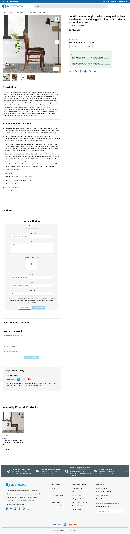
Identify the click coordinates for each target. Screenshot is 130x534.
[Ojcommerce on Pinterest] (24, 508)
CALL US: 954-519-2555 (104, 492)
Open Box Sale (77, 488)
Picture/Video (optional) (32, 257)
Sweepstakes (76, 509)
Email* (32, 282)
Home (4, 12)
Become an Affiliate (58, 506)
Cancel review (24, 307)
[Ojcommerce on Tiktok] (20, 508)
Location (32, 290)
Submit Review (38, 307)
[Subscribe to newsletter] (121, 511)
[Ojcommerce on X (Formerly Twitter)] (28, 508)
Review (31, 241)
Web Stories (56, 502)
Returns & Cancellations (80, 502)
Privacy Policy (56, 492)
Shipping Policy (77, 499)
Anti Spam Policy (57, 495)
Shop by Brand (77, 492)
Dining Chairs (42, 12)
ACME (71, 26)
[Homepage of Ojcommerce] (12, 6)
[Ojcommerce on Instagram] (15, 508)
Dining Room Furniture (31, 12)
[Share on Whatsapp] (81, 71)
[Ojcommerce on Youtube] (11, 508)
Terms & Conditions (78, 506)
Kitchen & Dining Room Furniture (16, 12)
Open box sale (123, 1)
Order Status (76, 495)
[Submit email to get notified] (89, 46)
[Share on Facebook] (76, 71)
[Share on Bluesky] (95, 71)
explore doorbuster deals (108, 1)
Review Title (32, 233)
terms (52, 301)
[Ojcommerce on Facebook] (7, 508)
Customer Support (102, 488)
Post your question (32, 357)
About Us (55, 488)
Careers (54, 499)
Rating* (31, 226)
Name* (32, 274)
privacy (33, 303)
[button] (26, 229)
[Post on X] (90, 71)
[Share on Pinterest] (85, 71)
